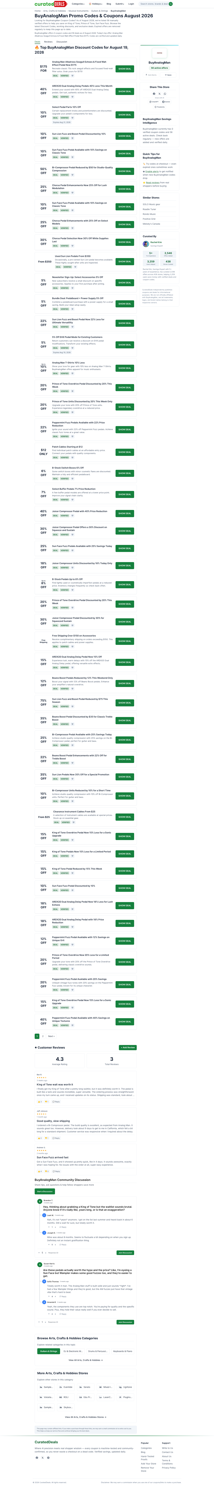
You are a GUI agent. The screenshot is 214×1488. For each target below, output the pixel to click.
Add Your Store (148, 1463)
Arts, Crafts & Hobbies (54, 11)
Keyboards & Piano (122, 1351)
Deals (37, 42)
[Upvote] (49, 1227)
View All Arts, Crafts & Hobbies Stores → (85, 1417)
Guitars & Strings (99, 11)
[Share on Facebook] (154, 94)
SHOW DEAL (125, 69)
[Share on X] (159, 94)
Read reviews (153, 182)
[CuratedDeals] (51, 4)
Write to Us (167, 1448)
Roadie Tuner (149, 209)
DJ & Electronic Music (74, 1351)
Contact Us (167, 1452)
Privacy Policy (169, 1468)
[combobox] (155, 4)
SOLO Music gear (151, 204)
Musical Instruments (79, 11)
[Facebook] (37, 1458)
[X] (42, 1458)
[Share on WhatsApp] (165, 94)
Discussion (61, 42)
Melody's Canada (151, 224)
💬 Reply (56, 1102)
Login (131, 4)
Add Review (128, 1047)
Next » (51, 1036)
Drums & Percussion (98, 1351)
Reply (64, 1227)
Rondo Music (149, 214)
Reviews (48, 42)
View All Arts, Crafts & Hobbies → (86, 1360)
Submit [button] (120, 4)
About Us (166, 1456)
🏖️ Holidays (95, 4)
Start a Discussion (45, 1191)
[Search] (171, 4)
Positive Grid (149, 219)
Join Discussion (125, 1253)
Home (38, 11)
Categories (78, 4)
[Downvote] (55, 1227)
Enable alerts (152, 171)
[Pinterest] (48, 1458)
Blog (109, 4)
